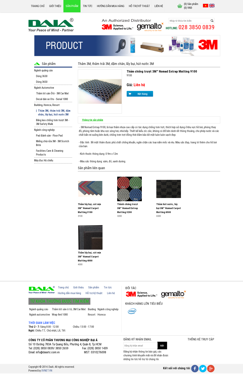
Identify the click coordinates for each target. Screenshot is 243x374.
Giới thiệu (55, 6)
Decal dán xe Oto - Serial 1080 (52, 99)
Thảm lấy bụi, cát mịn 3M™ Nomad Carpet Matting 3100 (89, 208)
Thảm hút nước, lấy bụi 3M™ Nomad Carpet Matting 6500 (168, 208)
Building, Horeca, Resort (47, 105)
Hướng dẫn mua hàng (110, 6)
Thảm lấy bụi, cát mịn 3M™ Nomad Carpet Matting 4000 (89, 256)
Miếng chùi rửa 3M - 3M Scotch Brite (52, 143)
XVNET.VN (46, 370)
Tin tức (87, 6)
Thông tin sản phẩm (92, 119)
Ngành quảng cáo (43, 70)
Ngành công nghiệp (44, 129)
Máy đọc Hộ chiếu (43, 160)
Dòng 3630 (41, 76)
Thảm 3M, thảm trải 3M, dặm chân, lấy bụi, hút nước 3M (54, 112)
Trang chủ (38, 6)
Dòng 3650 (41, 81)
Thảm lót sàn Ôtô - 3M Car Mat (52, 93)
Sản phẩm (72, 6)
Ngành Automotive (44, 87)
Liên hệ (159, 6)
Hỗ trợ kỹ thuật (139, 6)
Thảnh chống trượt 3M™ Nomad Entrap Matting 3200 (127, 208)
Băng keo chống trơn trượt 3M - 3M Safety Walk (52, 122)
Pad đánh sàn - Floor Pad (49, 135)
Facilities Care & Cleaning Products (49, 152)
